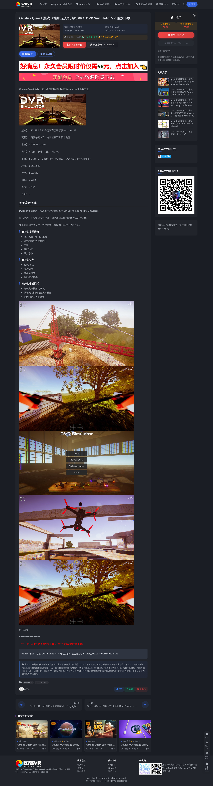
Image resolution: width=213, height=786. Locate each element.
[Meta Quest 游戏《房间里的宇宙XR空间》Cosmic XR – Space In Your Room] (163, 113)
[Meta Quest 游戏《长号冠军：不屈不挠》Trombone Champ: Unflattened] (163, 103)
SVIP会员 (166, 24)
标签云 (80, 767)
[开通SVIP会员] (83, 78)
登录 (193, 4)
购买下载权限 (76, 45)
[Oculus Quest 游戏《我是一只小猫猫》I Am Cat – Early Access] (100, 729)
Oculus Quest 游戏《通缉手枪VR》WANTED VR (30, 746)
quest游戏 (28, 682)
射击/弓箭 (23, 741)
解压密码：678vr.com (103, 45)
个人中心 (81, 764)
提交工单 (112, 767)
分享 (120, 689)
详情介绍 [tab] (28, 54)
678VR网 (105, 778)
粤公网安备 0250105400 (117, 781)
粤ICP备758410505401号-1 (97, 781)
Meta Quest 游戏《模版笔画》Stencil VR (182, 132)
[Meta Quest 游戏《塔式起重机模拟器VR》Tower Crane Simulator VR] (163, 92)
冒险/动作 (57, 741)
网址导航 (81, 771)
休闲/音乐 (92, 741)
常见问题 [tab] (47, 54)
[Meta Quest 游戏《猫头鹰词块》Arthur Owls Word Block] (163, 124)
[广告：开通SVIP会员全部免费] (83, 66)
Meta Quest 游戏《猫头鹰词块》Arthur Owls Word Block (182, 123)
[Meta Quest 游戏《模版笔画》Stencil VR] (163, 134)
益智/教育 (77, 26)
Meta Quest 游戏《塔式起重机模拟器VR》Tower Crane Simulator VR (182, 92)
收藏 (131, 689)
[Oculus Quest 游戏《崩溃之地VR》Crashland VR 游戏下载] (66, 729)
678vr (27, 689)
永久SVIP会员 (188, 24)
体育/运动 (136, 741)
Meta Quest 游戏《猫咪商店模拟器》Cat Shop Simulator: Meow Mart (182, 81)
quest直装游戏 (41, 682)
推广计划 (112, 771)
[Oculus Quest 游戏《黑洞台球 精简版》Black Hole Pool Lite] (135, 729)
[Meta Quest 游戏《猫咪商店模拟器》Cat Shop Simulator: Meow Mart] (163, 82)
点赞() (143, 689)
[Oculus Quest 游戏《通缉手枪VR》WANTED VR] (32, 729)
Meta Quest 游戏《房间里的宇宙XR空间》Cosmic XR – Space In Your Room (182, 114)
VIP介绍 (111, 764)
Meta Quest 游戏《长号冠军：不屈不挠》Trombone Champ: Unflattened (182, 102)
